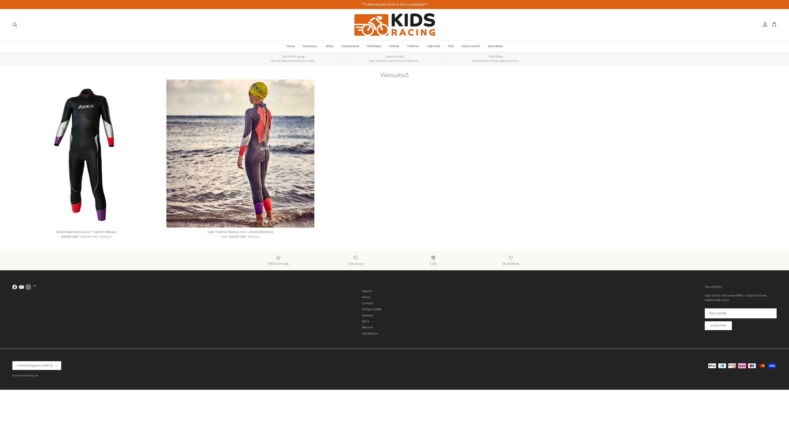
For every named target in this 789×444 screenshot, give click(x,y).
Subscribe (718, 325)
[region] (394, 4)
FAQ (451, 46)
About (366, 297)
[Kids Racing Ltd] (394, 24)
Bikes (329, 46)
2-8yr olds (433, 46)
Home (290, 46)
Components (350, 46)
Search (367, 291)
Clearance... (310, 46)
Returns (367, 327)
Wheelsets (374, 46)
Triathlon (413, 46)
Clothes (394, 46)
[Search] (14, 24)
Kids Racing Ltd (29, 375)
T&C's (365, 321)
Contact (367, 303)
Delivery (367, 315)
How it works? (471, 46)
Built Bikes (495, 46)
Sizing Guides (371, 309)
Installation (370, 333)
